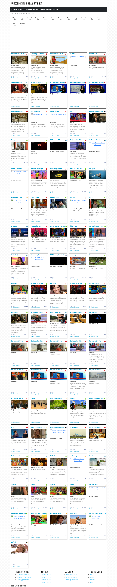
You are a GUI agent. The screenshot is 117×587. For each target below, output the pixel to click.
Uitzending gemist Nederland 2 (24, 577)
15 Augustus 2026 (84, 19)
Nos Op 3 (91, 197)
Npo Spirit (92, 169)
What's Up (14, 283)
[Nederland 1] (27, 54)
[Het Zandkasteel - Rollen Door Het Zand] (19, 462)
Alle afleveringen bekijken (15, 78)
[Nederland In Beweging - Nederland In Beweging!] (39, 175)
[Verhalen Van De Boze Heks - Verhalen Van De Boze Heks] (19, 517)
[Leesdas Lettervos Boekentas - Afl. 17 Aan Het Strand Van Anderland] (58, 232)
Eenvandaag (73, 255)
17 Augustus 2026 (68, 19)
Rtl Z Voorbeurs (93, 312)
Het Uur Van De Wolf (55, 312)
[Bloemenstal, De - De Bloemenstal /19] (39, 259)
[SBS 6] (46, 111)
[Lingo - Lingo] (19, 433)
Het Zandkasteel (15, 456)
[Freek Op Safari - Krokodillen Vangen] (78, 519)
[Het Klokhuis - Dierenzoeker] (19, 318)
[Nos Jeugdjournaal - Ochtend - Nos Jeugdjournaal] (39, 519)
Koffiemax (53, 283)
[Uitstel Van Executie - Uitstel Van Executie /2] (19, 201)
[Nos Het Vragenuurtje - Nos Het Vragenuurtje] (97, 433)
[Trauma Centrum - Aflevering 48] (39, 114)
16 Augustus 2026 (76, 19)
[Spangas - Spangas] (19, 146)
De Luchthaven (74, 427)
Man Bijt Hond (93, 54)
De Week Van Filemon (36, 82)
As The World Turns (55, 513)
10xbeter (91, 456)
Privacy (91, 582)
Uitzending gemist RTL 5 (47, 577)
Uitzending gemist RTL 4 (47, 575)
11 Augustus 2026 (22, 24)
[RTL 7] (105, 111)
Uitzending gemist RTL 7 (47, 580)
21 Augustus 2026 (37, 19)
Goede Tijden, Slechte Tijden (38, 427)
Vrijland (91, 255)
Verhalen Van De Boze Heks (18, 513)
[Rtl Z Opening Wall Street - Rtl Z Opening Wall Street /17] (58, 261)
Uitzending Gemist (16, 9)
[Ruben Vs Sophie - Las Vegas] (58, 203)
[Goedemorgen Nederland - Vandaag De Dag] (19, 60)
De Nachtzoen (34, 456)
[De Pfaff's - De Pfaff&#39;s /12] (77, 56)
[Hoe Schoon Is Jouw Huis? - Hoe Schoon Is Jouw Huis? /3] (97, 517)
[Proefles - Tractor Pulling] (39, 404)
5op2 (71, 111)
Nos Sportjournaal (94, 283)
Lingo (12, 427)
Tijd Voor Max (73, 226)
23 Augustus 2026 (22, 19)
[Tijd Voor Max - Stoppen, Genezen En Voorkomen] (78, 232)
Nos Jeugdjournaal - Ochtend (38, 513)
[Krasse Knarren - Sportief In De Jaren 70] (39, 203)
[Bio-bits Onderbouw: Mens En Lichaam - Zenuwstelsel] (97, 404)
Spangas (13, 140)
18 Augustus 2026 (61, 19)
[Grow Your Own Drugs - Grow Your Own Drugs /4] (58, 404)
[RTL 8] (85, 54)
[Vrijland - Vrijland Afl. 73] (97, 261)
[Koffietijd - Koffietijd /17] (19, 548)
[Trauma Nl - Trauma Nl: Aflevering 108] (78, 201)
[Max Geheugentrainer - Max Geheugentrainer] (58, 175)
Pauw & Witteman (36, 226)
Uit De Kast (53, 456)
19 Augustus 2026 (53, 19)
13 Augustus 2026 (99, 19)
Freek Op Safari (74, 513)
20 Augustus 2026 (45, 19)
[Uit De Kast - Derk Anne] (58, 462)
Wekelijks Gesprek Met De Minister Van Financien (96, 112)
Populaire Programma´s (31, 9)
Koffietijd (13, 542)
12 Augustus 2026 (14, 24)
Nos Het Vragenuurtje (95, 427)
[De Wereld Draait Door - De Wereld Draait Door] (39, 289)
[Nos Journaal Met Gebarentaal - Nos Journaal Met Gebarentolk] (58, 88)
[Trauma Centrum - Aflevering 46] (58, 114)
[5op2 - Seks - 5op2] (78, 117)
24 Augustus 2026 (14, 19)
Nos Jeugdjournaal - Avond (96, 226)
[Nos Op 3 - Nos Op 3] (97, 203)
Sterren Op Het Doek (16, 82)
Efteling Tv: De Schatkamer (57, 140)
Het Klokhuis (14, 312)
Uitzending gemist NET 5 (71, 575)
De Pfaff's (72, 54)
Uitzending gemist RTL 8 (47, 582)
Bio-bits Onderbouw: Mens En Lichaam (97, 399)
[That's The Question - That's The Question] (19, 261)
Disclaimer (92, 580)
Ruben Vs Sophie (54, 197)
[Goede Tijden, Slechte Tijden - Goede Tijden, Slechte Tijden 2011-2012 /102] (39, 433)
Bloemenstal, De (35, 255)
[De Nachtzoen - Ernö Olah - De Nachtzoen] (39, 462)
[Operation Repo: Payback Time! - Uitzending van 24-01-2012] (58, 431)
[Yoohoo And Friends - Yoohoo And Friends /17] (19, 172)
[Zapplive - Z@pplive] (19, 491)
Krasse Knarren (35, 197)
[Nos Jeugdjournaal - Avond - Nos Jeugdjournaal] (97, 232)
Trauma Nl (72, 197)
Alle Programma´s (46, 9)
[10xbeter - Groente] (97, 462)
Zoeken (55, 9)
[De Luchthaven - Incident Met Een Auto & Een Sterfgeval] (78, 433)
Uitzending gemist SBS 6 (71, 577)
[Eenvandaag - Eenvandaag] (78, 261)
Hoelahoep (72, 398)
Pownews (33, 140)
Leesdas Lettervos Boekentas (57, 226)
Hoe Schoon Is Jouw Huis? (96, 513)
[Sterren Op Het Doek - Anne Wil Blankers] (19, 88)
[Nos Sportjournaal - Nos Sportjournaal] (97, 289)
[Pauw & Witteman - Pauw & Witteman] (39, 232)
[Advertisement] (58, 40)
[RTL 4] (27, 198)
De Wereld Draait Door (37, 283)
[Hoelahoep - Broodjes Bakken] (78, 404)
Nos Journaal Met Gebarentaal (58, 82)
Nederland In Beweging (37, 169)
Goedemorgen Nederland (17, 54)
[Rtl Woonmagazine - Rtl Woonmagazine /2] (78, 460)
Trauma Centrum (35, 111)
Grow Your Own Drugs (56, 398)
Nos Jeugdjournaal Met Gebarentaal (76, 169)
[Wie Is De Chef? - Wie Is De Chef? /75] (97, 488)
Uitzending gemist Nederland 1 (24, 575)
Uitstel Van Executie (16, 197)
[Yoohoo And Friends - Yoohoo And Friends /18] (97, 144)
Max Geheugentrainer (56, 169)
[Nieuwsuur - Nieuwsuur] (19, 232)
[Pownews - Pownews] (39, 146)
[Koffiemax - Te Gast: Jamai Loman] (58, 289)
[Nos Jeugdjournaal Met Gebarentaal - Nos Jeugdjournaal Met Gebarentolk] (78, 175)
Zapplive (13, 485)
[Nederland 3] (46, 83)
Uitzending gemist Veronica (72, 580)
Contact (92, 577)
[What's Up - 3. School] (19, 289)
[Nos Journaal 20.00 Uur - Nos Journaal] (78, 146)
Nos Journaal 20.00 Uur (76, 140)
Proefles (33, 398)
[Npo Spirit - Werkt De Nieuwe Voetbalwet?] (97, 175)
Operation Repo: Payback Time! (57, 428)
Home (91, 575)
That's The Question (16, 255)
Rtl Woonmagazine (75, 456)
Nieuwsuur (14, 226)
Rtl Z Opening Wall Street (57, 255)
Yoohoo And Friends (94, 140)
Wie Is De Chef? (93, 485)
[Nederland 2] (27, 83)
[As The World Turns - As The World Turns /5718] (58, 519)
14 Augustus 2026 (91, 19)
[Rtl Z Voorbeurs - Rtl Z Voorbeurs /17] (97, 318)
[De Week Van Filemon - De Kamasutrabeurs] (39, 88)
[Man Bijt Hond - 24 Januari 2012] (97, 60)
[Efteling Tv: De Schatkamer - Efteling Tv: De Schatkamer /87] (58, 146)
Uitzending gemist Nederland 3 (24, 580)
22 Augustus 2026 (30, 19)
